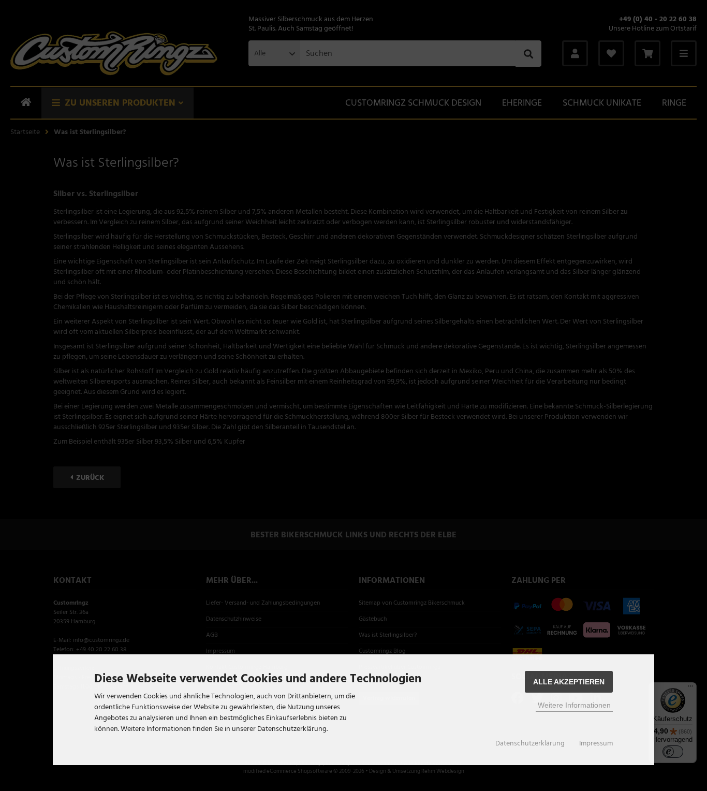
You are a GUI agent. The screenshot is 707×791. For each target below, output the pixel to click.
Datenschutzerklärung (530, 743)
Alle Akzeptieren (569, 682)
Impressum (596, 743)
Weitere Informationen (574, 705)
